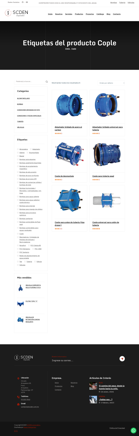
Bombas (113, 3)
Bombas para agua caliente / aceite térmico (29, 201)
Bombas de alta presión (27, 172)
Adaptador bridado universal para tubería (107, 128)
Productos (79, 14)
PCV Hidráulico (24, 249)
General (102, 396)
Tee (20, 262)
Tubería (122, 3)
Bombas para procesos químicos (27, 214)
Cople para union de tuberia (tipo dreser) (69, 224)
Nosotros (59, 14)
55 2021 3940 (25, 399)
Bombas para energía (27, 206)
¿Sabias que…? (105, 399)
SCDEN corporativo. (34, 425)
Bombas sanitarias (26, 219)
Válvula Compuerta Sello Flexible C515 (33, 286)
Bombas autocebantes (27, 159)
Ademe (21, 153)
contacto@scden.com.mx (30, 407)
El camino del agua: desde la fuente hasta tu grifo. (111, 387)
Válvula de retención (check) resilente (33, 319)
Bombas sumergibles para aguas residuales (28, 229)
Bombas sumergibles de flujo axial (29, 223)
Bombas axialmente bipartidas (30, 163)
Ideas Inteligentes (30, 427)
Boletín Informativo (59, 356)
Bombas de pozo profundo (29, 176)
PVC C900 (38, 249)
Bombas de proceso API (27, 179)
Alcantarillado (23, 98)
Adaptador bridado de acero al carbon (68, 128)
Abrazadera (23, 149)
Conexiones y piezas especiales (29, 116)
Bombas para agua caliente (29, 197)
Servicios (68, 14)
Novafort (22, 245)
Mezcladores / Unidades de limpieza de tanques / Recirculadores (29, 239)
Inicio (50, 14)
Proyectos (90, 14)
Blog (108, 14)
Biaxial (21, 156)
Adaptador (36, 149)
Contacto (117, 14)
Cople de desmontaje (64, 176)
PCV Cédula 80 (36, 245)
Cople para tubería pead (103, 176)
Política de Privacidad (117, 428)
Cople (73, 48)
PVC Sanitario (24, 252)
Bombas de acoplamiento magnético (28, 167)
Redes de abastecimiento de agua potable (29, 257)
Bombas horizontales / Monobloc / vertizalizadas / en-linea (30, 190)
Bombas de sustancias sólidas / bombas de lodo (30, 183)
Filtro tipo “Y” (32, 301)
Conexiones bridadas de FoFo (28, 110)
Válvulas (131, 3)
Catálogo (100, 14)
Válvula (39, 262)
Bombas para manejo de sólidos (30, 209)
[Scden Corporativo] (16, 13)
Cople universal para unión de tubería (105, 224)
